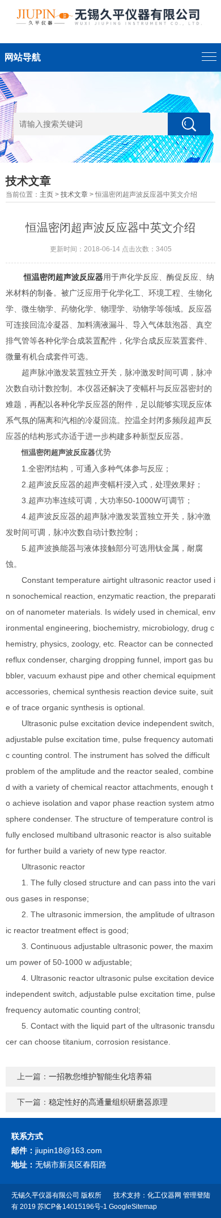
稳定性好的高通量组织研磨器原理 (108, 1102)
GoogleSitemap (133, 1207)
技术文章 (74, 194)
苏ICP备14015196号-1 (72, 1207)
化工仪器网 (164, 1195)
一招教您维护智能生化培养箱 (100, 1076)
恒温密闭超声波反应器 (63, 276)
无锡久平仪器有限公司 (45, 1195)
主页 (46, 194)
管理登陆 (196, 1195)
